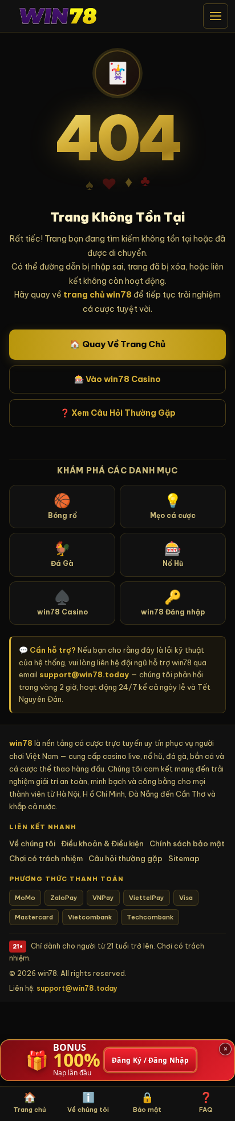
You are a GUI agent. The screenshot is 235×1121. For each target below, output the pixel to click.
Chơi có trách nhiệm (46, 858)
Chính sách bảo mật (187, 843)
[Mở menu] (215, 16)
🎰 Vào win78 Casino (117, 379)
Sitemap (184, 858)
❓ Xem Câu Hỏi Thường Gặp (118, 413)
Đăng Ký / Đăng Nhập (150, 1060)
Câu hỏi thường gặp (125, 858)
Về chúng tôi (32, 843)
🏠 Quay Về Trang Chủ (117, 344)
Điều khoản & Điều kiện (102, 843)
